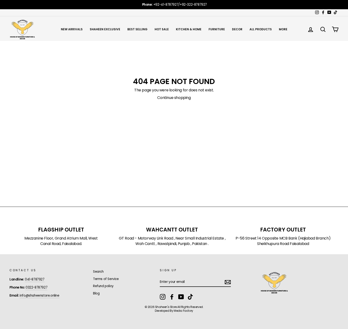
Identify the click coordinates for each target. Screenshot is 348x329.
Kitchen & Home (188, 29)
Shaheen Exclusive (105, 29)
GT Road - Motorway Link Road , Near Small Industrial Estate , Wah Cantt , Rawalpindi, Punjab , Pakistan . (172, 241)
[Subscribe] (228, 282)
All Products (261, 29)
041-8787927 (35, 279)
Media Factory (183, 311)
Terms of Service (106, 279)
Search (98, 271)
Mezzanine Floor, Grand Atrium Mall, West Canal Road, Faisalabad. (61, 241)
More (283, 29)
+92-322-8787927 (193, 4)
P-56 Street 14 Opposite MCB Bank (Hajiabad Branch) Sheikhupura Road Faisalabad (283, 241)
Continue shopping (174, 97)
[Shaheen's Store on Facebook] (172, 297)
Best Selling (137, 29)
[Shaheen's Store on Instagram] (162, 297)
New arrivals (72, 29)
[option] (174, 4)
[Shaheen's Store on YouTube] (181, 297)
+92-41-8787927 (165, 4)
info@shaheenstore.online (39, 295)
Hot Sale (162, 29)
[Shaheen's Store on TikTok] (190, 297)
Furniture (217, 29)
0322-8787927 (36, 287)
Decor (237, 29)
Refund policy (103, 286)
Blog (96, 293)
